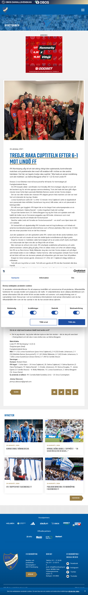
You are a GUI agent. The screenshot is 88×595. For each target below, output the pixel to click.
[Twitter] (67, 572)
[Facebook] (67, 563)
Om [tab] (72, 278)
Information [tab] (44, 278)
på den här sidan (73, 591)
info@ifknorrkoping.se (57, 567)
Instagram (74, 568)
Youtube (73, 576)
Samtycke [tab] (15, 278)
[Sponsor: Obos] (42, 3)
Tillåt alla (71, 322)
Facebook (74, 563)
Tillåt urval (43, 322)
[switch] (33, 312)
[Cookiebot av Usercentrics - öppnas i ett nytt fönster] (75, 271)
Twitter (73, 572)
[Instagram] (67, 567)
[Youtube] (67, 576)
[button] (54, 392)
